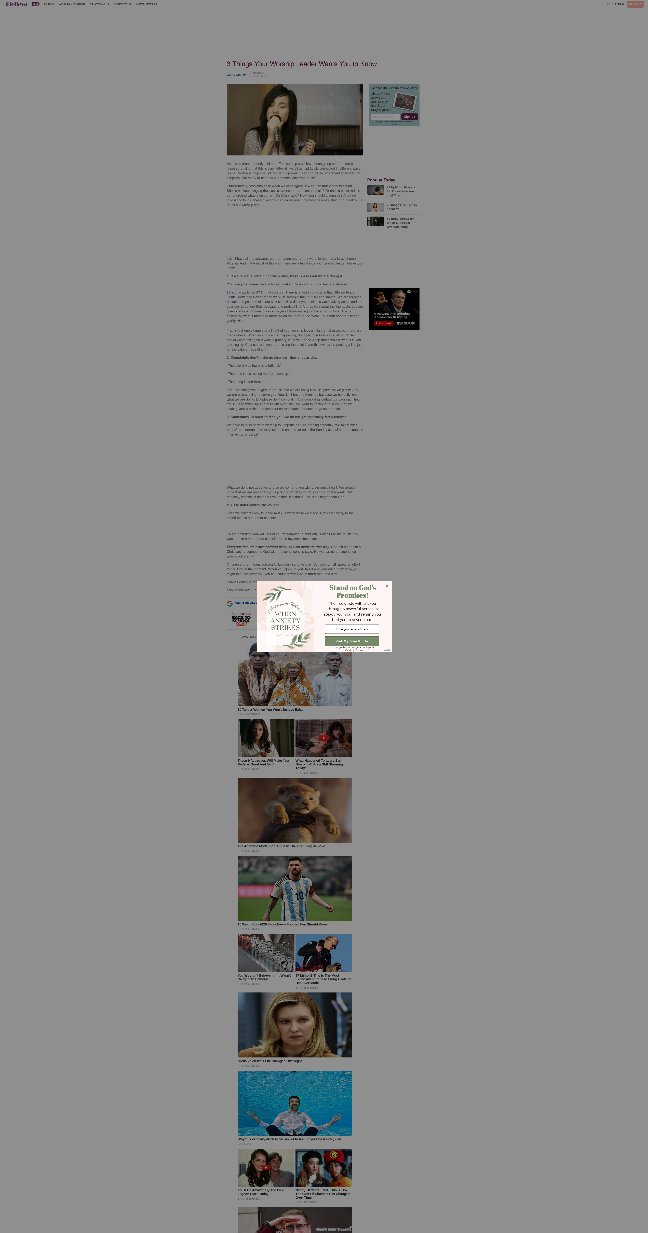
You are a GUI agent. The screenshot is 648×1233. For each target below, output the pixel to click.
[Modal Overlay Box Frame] (324, 616)
